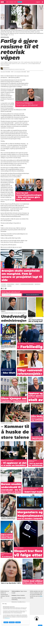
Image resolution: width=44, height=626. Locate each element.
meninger (3, 286)
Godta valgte (12, 622)
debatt (17, 284)
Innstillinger (40, 625)
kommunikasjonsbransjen (27, 284)
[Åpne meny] (42, 2)
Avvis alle (5, 622)
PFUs (41, 596)
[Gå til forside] (3, 2)
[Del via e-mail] (6, 288)
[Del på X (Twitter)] (4, 288)
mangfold (37, 284)
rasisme (9, 286)
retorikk (3, 284)
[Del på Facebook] (2, 288)
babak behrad (10, 284)
